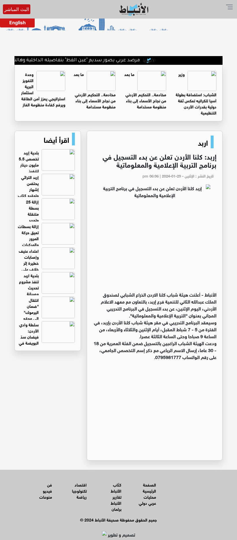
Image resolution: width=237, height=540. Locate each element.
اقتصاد (81, 484)
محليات (150, 496)
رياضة (82, 496)
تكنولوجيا (79, 490)
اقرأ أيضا (56, 139)
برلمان (116, 508)
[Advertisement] (155, 247)
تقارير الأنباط (116, 499)
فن (49, 484)
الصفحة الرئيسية (149, 487)
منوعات (45, 496)
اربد (203, 142)
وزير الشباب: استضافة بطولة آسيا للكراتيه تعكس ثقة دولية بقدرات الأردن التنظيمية (196, 93)
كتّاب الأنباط (116, 487)
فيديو (47, 490)
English (17, 22)
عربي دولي (147, 502)
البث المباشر (16, 9)
